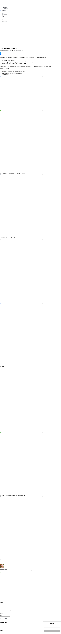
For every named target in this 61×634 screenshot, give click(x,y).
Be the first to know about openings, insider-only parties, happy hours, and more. (10, 610)
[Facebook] (30, 51)
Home (2, 15)
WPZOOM (16, 632)
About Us (4, 6)
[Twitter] (30, 53)
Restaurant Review (20, 50)
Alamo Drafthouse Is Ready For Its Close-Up (10, 575)
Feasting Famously (4, 14)
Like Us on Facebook (3, 618)
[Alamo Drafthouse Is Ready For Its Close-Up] (2, 575)
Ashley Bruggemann (5, 50)
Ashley (17, 50)
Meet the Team (5, 7)
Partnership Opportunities (5, 8)
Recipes (3, 13)
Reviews (3, 12)
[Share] (30, 54)
